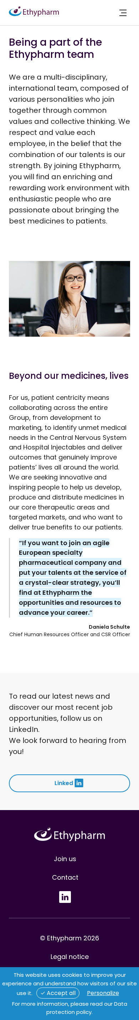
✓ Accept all (58, 993)
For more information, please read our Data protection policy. (69, 1008)
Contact (65, 877)
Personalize (103, 993)
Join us (65, 858)
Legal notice (70, 956)
